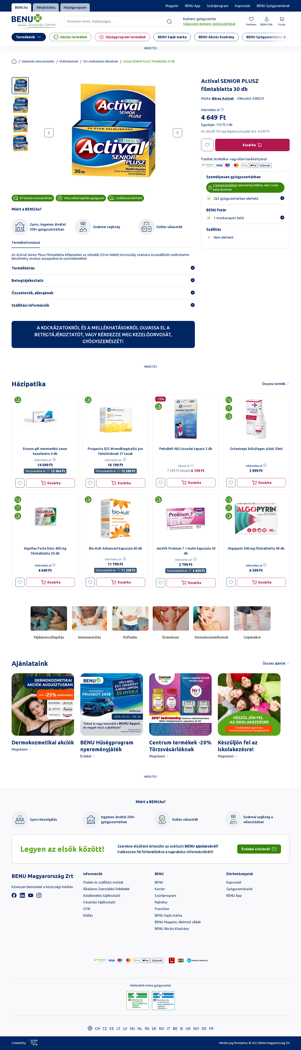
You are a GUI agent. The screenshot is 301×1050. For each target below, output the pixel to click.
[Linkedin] (22, 896)
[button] (19, 483)
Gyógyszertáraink (239, 889)
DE (203, 1028)
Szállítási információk (30, 305)
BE (175, 1028)
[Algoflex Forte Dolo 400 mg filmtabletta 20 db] (45, 518)
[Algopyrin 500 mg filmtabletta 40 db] (256, 518)
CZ (104, 1028)
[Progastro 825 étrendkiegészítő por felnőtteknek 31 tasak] (115, 419)
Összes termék (273, 384)
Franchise (162, 909)
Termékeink (25, 37)
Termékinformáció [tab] (26, 242)
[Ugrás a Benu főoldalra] (34, 21)
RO (161, 1028)
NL (139, 1028)
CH (97, 1028)
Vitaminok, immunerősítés (38, 61)
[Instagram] (38, 896)
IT (168, 1028)
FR (211, 1028)
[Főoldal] (14, 61)
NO (196, 1028)
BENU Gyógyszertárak (273, 6)
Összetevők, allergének (32, 293)
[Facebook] (14, 896)
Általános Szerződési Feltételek (106, 889)
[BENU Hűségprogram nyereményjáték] (111, 704)
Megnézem (20, 749)
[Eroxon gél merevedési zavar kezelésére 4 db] (45, 419)
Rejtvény (161, 902)
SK (154, 1028)
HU (132, 1028)
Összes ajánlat (274, 663)
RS (147, 1028)
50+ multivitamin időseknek (100, 61)
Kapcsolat (242, 6)
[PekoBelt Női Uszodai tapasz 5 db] (186, 419)
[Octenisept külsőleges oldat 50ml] (256, 419)
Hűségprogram (75, 7)
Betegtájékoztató (27, 280)
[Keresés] (169, 21)
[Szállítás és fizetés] (100, 960)
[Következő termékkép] (177, 132)
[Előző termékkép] (48, 132)
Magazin (171, 6)
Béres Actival (223, 98)
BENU (159, 882)
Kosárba (248, 145)
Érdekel (85, 756)
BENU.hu (21, 7)
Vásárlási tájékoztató (99, 902)
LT (118, 1028)
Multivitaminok (68, 61)
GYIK (86, 909)
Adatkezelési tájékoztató (101, 895)
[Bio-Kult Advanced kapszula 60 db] (115, 518)
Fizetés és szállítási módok (103, 882)
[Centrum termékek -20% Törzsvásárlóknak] (180, 704)
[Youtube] (30, 896)
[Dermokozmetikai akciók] (43, 704)
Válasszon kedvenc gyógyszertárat (209, 24)
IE (181, 1028)
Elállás (88, 915)
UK (188, 1028)
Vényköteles (45, 7)
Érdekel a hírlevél (256, 849)
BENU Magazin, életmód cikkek (178, 922)
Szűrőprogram (217, 6)
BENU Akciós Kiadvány (172, 928)
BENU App (192, 6)
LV (125, 1028)
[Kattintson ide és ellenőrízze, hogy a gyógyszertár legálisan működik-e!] (137, 1001)
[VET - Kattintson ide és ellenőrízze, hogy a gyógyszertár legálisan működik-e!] (163, 1001)
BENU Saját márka (168, 915)
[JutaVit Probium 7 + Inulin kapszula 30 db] (186, 518)
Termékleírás (23, 268)
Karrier (160, 889)
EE (111, 1028)
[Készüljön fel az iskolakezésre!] (249, 704)
